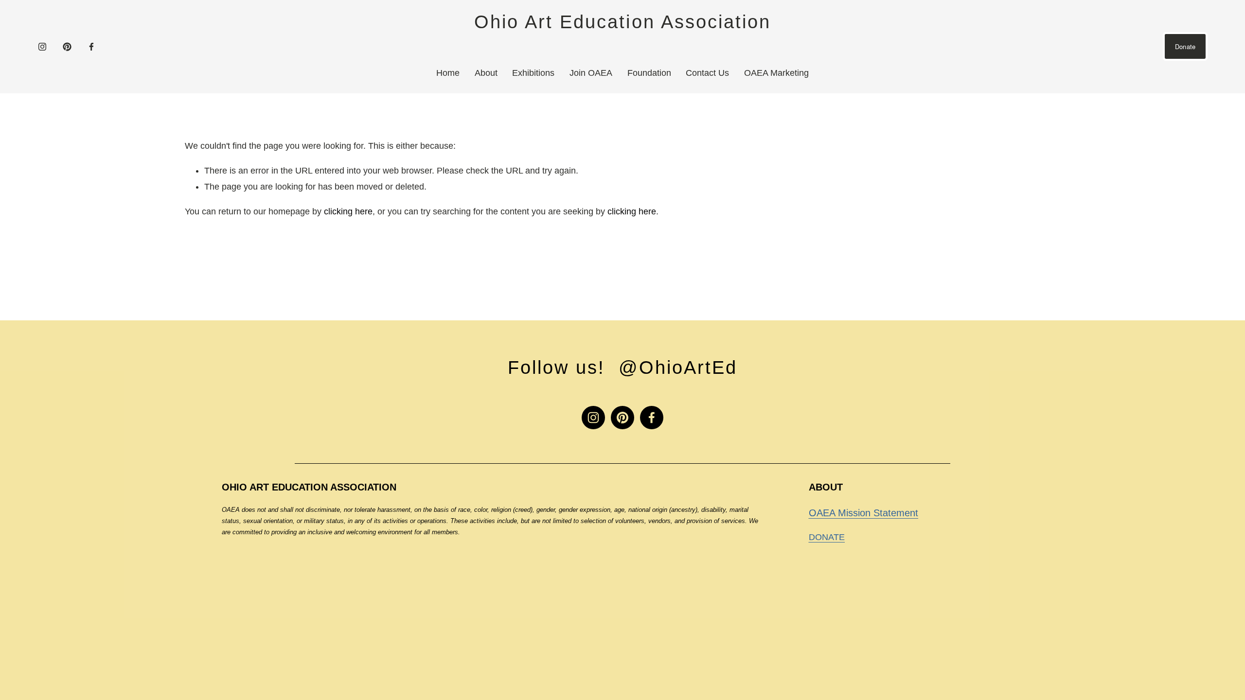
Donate (1185, 46)
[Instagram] (42, 47)
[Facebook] (91, 47)
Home (448, 73)
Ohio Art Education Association (622, 22)
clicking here (348, 211)
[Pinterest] (67, 47)
